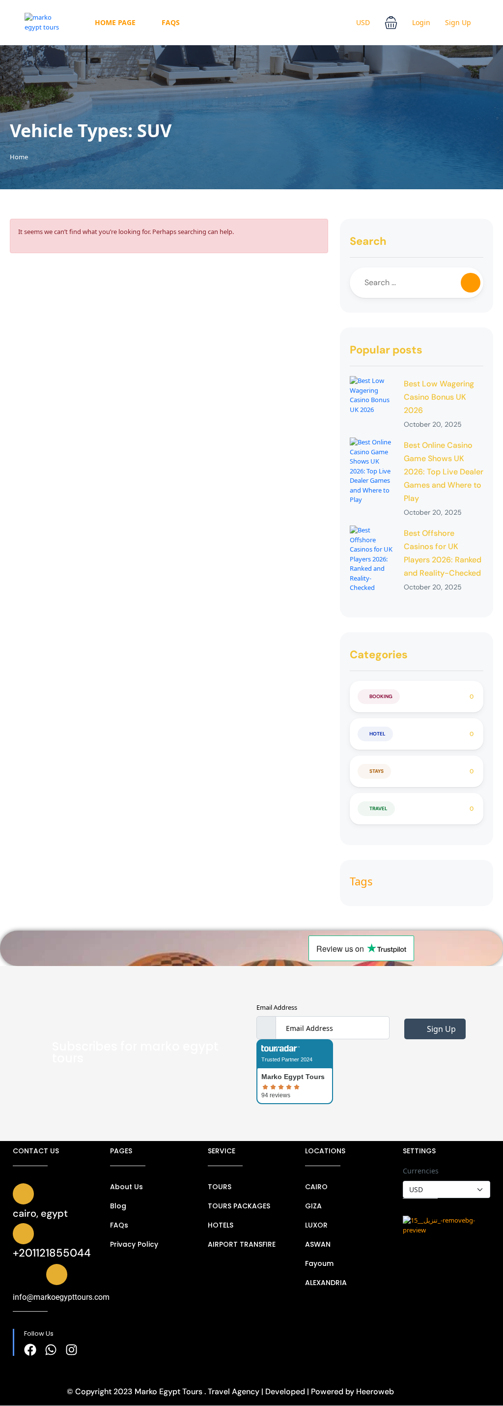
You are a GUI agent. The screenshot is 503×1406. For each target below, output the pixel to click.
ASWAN (318, 1244)
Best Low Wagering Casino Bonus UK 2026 (439, 397)
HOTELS (220, 1225)
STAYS (376, 771)
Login (421, 22)
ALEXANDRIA (326, 1283)
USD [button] (363, 22)
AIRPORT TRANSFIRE (242, 1244)
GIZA (313, 1206)
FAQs (171, 22)
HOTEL (377, 734)
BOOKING (380, 696)
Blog (118, 1206)
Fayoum (319, 1263)
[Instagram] (71, 1350)
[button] (391, 22)
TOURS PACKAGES (239, 1206)
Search (368, 241)
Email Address (276, 1007)
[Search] (470, 283)
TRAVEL (378, 808)
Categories (379, 654)
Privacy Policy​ (134, 1244)
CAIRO (316, 1187)
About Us (126, 1187)
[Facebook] (30, 1350)
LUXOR (316, 1225)
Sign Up (458, 22)
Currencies (421, 1170)
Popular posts (386, 350)
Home (19, 156)
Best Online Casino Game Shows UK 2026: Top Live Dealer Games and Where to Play (443, 471)
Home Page (115, 22)
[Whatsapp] (51, 1350)
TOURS (219, 1187)
